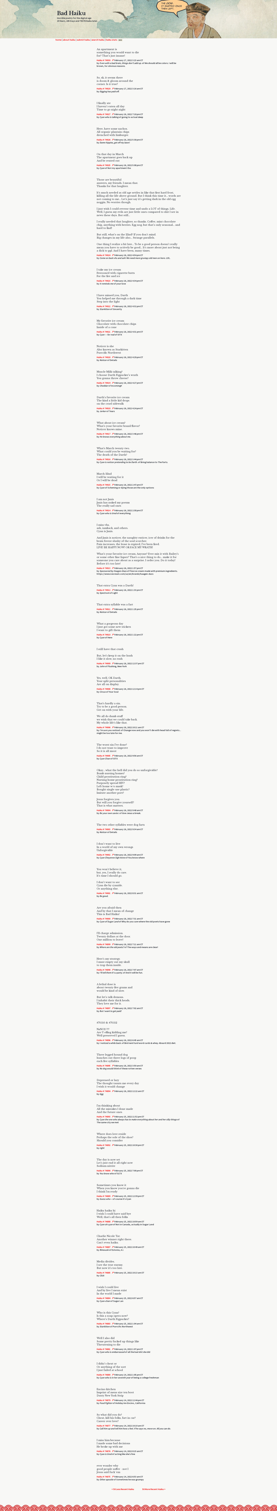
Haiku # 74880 (103, 1374)
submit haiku (83, 39)
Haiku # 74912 (103, 590)
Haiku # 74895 (103, 1065)
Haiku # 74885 (103, 1272)
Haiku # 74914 (103, 510)
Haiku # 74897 (103, 1008)
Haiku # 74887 (103, 1247)
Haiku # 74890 (103, 1170)
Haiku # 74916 (103, 459)
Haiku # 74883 (103, 1323)
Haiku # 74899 (103, 944)
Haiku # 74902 (103, 854)
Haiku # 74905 (103, 755)
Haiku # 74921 (103, 331)
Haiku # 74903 (103, 829)
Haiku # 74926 (103, 139)
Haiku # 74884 (103, 1298)
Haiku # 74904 (103, 810)
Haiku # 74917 (103, 433)
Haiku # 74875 (103, 1476)
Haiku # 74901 (103, 893)
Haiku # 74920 (103, 357)
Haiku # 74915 (103, 484)
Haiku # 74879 (103, 1400)
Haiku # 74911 (103, 609)
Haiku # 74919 (103, 382)
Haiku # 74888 (103, 1221)
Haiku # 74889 (103, 1196)
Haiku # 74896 (103, 1040)
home (58, 39)
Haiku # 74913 (103, 568)
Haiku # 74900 (103, 918)
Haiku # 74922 (103, 306)
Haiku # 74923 (103, 280)
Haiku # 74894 (103, 1091)
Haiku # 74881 (103, 1349)
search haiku (97, 39)
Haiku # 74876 (103, 1451)
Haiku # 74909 (103, 663)
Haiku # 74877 (103, 1425)
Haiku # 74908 (103, 688)
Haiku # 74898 (103, 969)
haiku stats (114, 39)
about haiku (69, 39)
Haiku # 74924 (103, 255)
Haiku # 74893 (103, 1116)
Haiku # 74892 (103, 1145)
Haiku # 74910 (103, 634)
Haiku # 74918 (103, 408)
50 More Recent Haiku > (153, 1489)
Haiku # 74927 (103, 114)
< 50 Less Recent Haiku (123, 1489)
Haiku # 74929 (103, 88)
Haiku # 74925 (103, 165)
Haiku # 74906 (103, 727)
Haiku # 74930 (103, 60)
